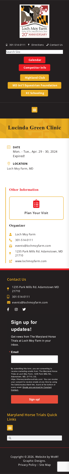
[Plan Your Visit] (36, 204)
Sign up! (34, 399)
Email (15, 352)
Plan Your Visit (36, 213)
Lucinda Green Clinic (34, 127)
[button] (34, 109)
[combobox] (34, 52)
